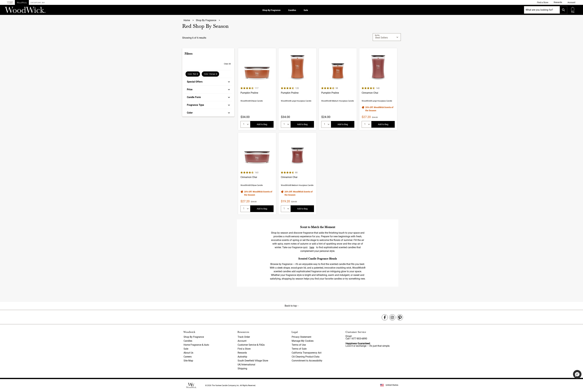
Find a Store (244, 348)
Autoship (242, 356)
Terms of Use (299, 344)
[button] (571, 2)
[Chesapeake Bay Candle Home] (37, 2)
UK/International (246, 364)
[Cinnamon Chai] (378, 89)
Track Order (244, 336)
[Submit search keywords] (563, 10)
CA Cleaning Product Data (305, 356)
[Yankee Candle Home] (10, 2)
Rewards (242, 352)
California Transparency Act (306, 352)
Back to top (291, 305)
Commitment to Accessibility (307, 360)
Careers (188, 356)
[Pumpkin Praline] (257, 89)
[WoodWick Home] (22, 2)
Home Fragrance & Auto (196, 344)
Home (187, 20)
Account (242, 340)
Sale (306, 10)
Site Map (188, 360)
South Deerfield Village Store (253, 360)
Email (349, 336)
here (312, 247)
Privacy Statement (301, 336)
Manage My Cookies (303, 340)
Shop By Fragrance (271, 10)
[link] (542, 2)
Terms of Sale (299, 348)
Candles (292, 10)
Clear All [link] (227, 64)
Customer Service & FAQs (251, 344)
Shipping (242, 368)
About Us (188, 352)
